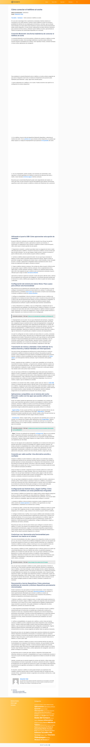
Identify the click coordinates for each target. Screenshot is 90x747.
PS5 (47, 727)
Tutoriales (51, 735)
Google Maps (45, 419)
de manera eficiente (33, 272)
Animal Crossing (50, 704)
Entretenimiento (42, 713)
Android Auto (15, 417)
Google (44, 715)
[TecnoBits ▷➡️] (15, 2)
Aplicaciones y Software (49, 706)
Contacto (13, 705)
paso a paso (29, 291)
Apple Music (41, 411)
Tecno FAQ (54, 2)
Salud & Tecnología (41, 730)
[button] (77, 2)
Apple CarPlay (16, 410)
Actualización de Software (38, 704)
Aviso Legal (14, 703)
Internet (45, 722)
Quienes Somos (15, 701)
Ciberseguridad (38, 710)
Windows (71, 2)
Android (44, 704)
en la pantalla (44, 140)
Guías (46, 2)
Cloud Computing (46, 710)
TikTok (46, 735)
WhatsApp (48, 737)
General (40, 715)
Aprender (62, 2)
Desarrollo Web (41, 712)
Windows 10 (38, 739)
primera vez (28, 139)
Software (37, 732)
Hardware (20, 17)
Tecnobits (13, 17)
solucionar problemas (39, 591)
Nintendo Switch (43, 725)
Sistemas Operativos (50, 730)
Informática (48, 720)
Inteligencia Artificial (38, 722)
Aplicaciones (39, 706)
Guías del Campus (42, 718)
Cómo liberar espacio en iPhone (19, 692)
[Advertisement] (33, 54)
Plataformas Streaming (39, 727)
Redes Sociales (47, 729)
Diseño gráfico (47, 712)
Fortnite (36, 715)
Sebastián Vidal (19, 14)
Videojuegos (40, 737)
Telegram (42, 735)
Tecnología (37, 735)
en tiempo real (39, 433)
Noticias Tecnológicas (51, 725)
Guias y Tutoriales (50, 715)
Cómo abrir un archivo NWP (18, 691)
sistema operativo (25, 503)
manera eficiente (33, 293)
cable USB (51, 382)
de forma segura (27, 176)
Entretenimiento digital (50, 713)
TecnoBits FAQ (46, 732)
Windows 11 (46, 739)
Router (36, 730)
